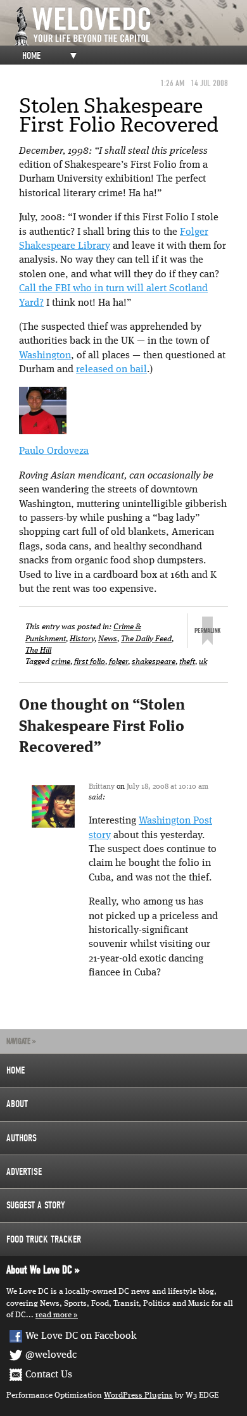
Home (31, 55)
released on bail (111, 370)
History (82, 639)
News (107, 639)
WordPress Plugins (138, 1395)
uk (203, 662)
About (17, 1104)
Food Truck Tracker (43, 1239)
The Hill (38, 650)
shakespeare (153, 662)
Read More (53, 1315)
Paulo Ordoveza (54, 451)
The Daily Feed (146, 639)
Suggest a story (35, 1205)
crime (60, 662)
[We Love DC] (130, 26)
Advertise (24, 1171)
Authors (21, 1138)
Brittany (102, 787)
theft (187, 662)
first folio (89, 662)
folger (118, 662)
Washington (45, 356)
